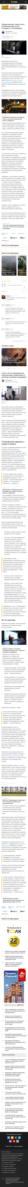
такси (14, 233)
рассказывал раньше (18, 458)
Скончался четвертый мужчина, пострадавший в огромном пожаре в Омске (15, 1049)
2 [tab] (10, 368)
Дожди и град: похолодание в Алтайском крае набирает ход (13, 1016)
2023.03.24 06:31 (9, 306)
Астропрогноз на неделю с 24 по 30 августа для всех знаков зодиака (14, 1127)
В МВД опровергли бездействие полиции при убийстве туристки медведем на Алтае (14, 958)
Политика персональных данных (12, 1178)
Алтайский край (5, 234)
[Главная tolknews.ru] (14, 2)
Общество (7, 33)
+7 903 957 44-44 (7, 1164)
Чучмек (13, 305)
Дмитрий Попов (11, 907)
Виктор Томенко (4, 907)
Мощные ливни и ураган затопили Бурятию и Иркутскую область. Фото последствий (15, 1067)
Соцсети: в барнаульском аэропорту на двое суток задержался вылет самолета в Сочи (15, 1061)
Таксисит (13, 318)
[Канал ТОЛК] (22, 238)
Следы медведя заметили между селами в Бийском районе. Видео (14, 1098)
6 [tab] (20, 368)
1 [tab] (8, 368)
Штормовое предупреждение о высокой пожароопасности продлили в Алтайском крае (15, 1035)
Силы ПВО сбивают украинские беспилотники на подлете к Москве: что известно (15, 1117)
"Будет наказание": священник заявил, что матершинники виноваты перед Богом (14, 964)
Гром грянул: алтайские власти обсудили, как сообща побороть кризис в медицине (12, 491)
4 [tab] (15, 368)
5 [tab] (17, 368)
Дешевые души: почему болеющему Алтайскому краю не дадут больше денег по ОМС (13, 900)
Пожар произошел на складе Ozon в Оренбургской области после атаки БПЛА (15, 1029)
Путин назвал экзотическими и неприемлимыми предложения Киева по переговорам (14, 1110)
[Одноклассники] (11, 37)
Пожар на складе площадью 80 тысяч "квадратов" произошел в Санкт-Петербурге (15, 1103)
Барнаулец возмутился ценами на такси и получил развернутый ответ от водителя (13, 118)
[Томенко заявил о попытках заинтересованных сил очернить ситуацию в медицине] (14, 638)
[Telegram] (3, 37)
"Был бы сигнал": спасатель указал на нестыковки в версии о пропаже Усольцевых (15, 1087)
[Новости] (13, 238)
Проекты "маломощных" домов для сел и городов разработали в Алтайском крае (13, 801)
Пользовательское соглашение (12, 1179)
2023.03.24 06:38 (9, 319)
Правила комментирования (11, 1180)
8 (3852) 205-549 (7, 1170)
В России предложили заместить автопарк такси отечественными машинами (13, 226)
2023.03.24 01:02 (14, 295)
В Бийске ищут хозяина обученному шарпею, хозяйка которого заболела (14, 360)
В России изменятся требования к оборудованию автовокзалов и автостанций (14, 1022)
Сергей (12, 328)
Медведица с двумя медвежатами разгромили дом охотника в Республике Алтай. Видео (15, 1074)
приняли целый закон (14, 755)
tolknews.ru (8, 1152)
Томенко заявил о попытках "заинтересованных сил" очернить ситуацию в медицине (13, 650)
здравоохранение (21, 906)
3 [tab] (13, 368)
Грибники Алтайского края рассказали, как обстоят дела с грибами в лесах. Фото (13, 1080)
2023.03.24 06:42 (9, 330)
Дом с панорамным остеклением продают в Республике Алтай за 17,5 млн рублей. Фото (15, 1011)
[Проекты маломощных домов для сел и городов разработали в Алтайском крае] (14, 789)
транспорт (21, 233)
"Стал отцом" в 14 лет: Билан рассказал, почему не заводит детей (15, 1093)
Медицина (7, 381)
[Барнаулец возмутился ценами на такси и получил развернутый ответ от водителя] (14, 106)
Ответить (8, 301)
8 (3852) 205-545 (7, 1168)
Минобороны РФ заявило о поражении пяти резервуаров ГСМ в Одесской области (15, 1042)
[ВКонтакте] (7, 37)
